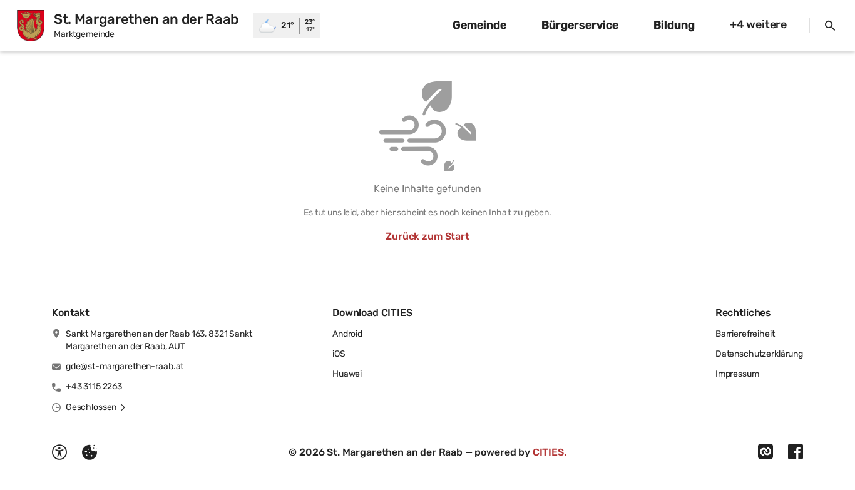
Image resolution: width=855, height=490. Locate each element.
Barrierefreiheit (745, 334)
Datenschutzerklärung (759, 354)
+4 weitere (758, 24)
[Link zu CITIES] (765, 451)
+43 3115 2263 (94, 386)
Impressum (737, 374)
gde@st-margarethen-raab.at (124, 366)
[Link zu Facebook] (795, 451)
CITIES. (549, 452)
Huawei (347, 374)
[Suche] (830, 26)
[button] (96, 407)
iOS (339, 354)
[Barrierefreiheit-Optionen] (59, 452)
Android (347, 334)
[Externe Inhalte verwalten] (89, 452)
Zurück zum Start (427, 236)
